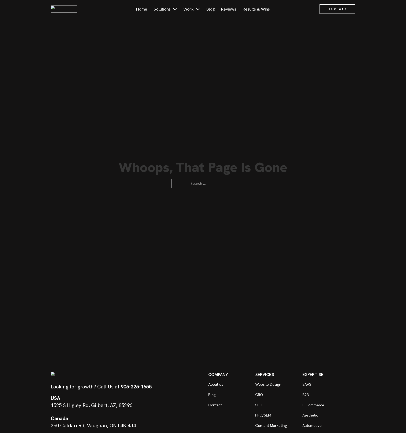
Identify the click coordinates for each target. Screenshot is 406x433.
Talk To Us (337, 9)
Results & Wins (256, 9)
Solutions (162, 9)
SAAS (306, 384)
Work (188, 9)
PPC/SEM (263, 415)
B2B (305, 394)
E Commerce (313, 405)
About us (215, 384)
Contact (215, 405)
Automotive (312, 425)
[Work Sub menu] (198, 9)
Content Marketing (271, 425)
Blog (210, 9)
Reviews (228, 9)
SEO (258, 405)
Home (141, 9)
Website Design (268, 384)
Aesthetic (310, 415)
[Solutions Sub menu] (175, 9)
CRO (259, 394)
